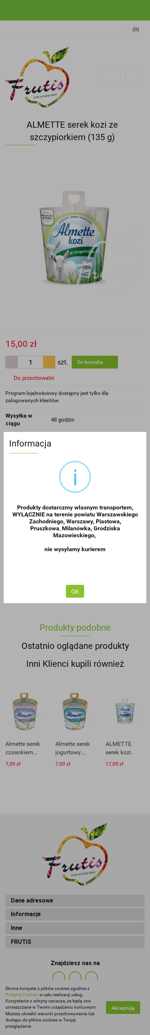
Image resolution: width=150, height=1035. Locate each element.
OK (75, 591)
